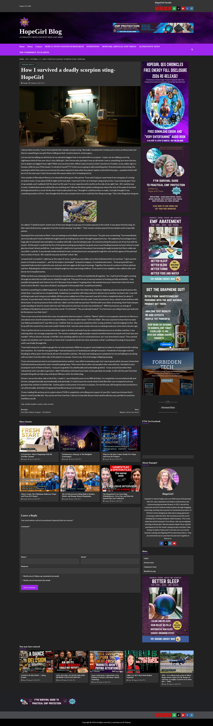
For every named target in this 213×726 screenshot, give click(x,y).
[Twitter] (166, 543)
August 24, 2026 (103, 682)
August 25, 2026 (32, 680)
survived (50, 404)
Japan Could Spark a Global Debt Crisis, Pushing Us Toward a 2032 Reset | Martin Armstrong (105, 677)
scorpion (40, 404)
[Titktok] (178, 8)
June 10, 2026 (33, 499)
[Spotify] (174, 8)
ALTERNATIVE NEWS (149, 46)
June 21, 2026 (74, 459)
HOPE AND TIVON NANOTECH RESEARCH (116, 446)
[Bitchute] (161, 8)
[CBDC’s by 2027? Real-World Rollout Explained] (141, 662)
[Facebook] (187, 8)
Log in (146, 558)
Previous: (36, 411)
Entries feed (149, 563)
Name (24, 557)
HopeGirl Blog (40, 31)
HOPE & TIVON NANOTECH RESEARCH (64, 46)
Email (84, 557)
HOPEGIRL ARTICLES (28, 64)
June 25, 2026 (33, 459)
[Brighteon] (170, 8)
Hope (24, 680)
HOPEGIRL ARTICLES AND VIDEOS (119, 46)
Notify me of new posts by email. (36, 580)
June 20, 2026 (115, 459)
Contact (38, 46)
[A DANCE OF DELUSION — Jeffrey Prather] (36, 662)
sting (45, 404)
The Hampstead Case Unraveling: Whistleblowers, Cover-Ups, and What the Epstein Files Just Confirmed (118, 496)
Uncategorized (132, 449)
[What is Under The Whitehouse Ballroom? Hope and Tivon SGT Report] (39, 478)
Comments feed (150, 567)
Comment (25, 526)
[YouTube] (174, 543)
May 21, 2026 (115, 501)
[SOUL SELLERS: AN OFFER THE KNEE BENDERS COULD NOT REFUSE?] (71, 662)
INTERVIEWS (92, 46)
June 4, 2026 (74, 499)
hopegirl (25, 83)
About (30, 46)
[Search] (192, 49)
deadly (27, 404)
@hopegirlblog (168, 407)
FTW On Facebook (151, 421)
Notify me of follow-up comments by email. (41, 576)
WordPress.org (150, 571)
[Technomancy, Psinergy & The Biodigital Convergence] (80, 439)
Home (22, 46)
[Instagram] (191, 8)
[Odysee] (166, 8)
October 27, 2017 (36, 83)
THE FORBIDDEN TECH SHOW (34, 52)
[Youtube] (183, 8)
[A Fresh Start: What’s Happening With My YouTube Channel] (39, 439)
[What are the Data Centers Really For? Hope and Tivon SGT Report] (121, 439)
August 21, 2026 (173, 684)
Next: (129, 411)
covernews (116, 722)
